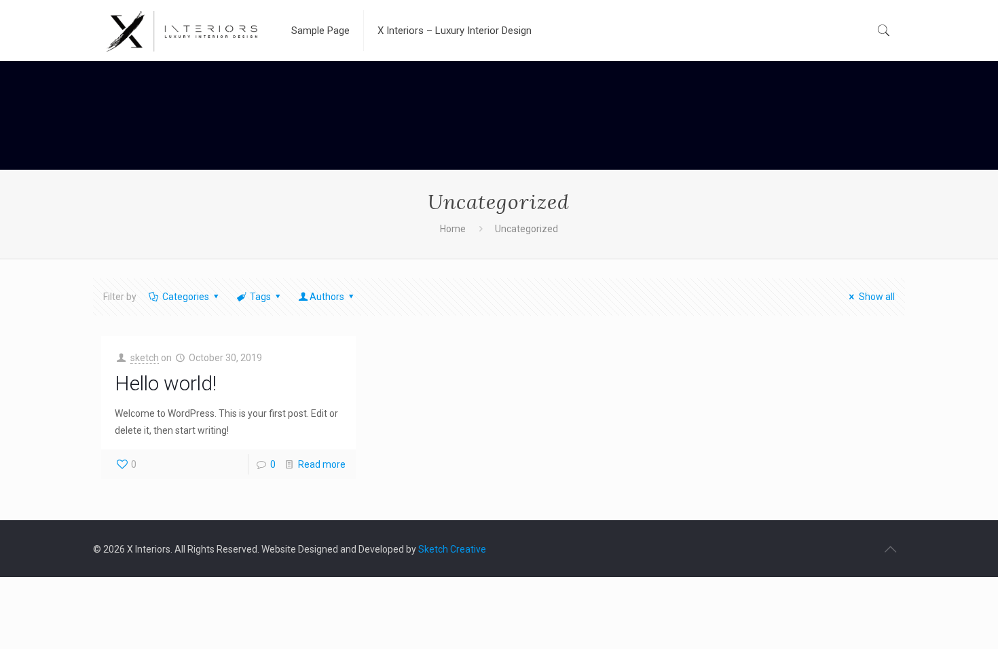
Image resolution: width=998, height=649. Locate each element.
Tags (260, 296)
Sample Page (320, 30)
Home (453, 228)
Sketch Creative (452, 549)
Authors (327, 296)
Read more (322, 464)
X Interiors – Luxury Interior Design (454, 30)
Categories (185, 296)
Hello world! (166, 383)
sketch (144, 357)
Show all (877, 296)
